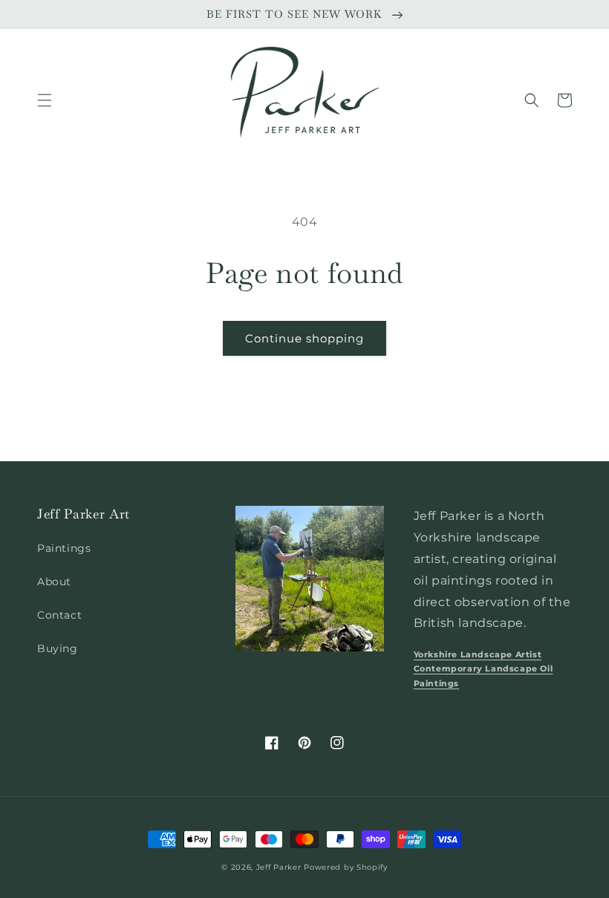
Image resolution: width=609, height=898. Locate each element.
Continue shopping (304, 338)
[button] (44, 100)
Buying (57, 648)
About (54, 581)
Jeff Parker (279, 867)
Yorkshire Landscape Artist (478, 655)
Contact (59, 615)
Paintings (64, 548)
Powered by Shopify (346, 867)
